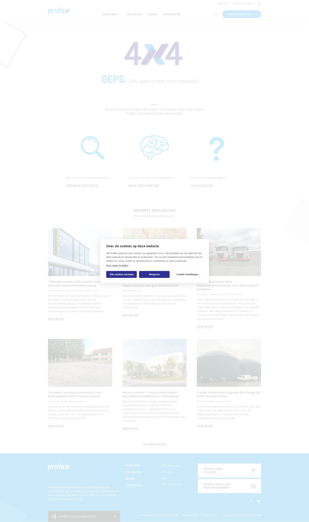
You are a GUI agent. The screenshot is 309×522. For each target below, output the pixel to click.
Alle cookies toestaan (122, 274)
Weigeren (154, 274)
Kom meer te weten (117, 265)
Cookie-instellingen (187, 274)
